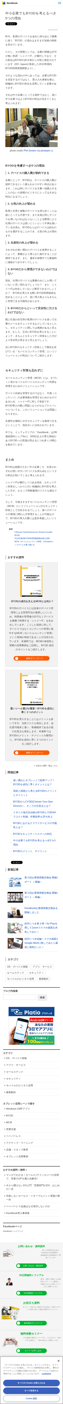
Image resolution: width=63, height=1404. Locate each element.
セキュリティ (36, 972)
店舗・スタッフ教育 (17, 1149)
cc (52, 150)
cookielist (46, 1374)
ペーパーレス (13, 1136)
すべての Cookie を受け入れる (31, 1383)
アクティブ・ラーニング (19, 1143)
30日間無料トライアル (33, 1293)
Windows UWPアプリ (18, 1108)
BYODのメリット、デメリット (30, 851)
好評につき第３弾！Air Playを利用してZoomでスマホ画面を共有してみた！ (42, 927)
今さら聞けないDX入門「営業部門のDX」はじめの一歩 (33, 1187)
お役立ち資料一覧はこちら (47, 766)
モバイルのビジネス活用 (20, 979)
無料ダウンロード (34, 658)
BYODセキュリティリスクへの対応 (32, 834)
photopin (45, 150)
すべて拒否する (31, 1390)
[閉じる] (58, 1361)
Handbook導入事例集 (18, 1213)
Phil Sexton (30, 150)
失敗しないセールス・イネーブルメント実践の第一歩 (33, 1198)
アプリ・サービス (42, 966)
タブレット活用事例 (17, 1156)
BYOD (9, 1115)
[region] (31, 1380)
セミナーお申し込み (33, 1351)
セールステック (15, 972)
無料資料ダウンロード (33, 1323)
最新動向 (44, 979)
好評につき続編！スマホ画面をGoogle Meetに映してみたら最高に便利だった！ (41, 943)
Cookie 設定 (31, 1398)
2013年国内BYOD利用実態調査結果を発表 (32, 538)
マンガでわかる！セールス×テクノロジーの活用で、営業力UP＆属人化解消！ (32, 1177)
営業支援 (11, 1129)
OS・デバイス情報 (17, 966)
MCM (9, 1122)
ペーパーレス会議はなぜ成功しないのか (28, 1206)
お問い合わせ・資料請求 (33, 1266)
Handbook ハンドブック (13, 1231)
